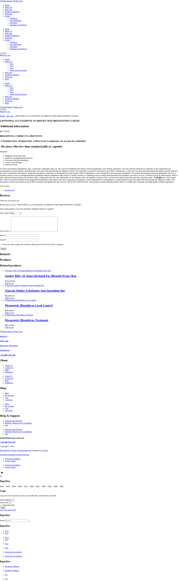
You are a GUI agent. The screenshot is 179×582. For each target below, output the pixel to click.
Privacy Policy (10, 461)
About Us (13, 18)
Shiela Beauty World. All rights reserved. (16, 450)
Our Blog (13, 23)
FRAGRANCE (5, 350)
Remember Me (8, 505)
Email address (5, 500)
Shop (7, 79)
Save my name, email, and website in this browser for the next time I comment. (33, 244)
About (7, 16)
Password (3, 502)
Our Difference (15, 21)
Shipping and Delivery (18, 25)
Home (7, 5)
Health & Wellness (12, 12)
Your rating (5, 213)
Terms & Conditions (12, 459)
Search (2, 520)
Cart (6, 398)
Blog (7, 370)
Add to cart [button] (9, 283)
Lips (11, 68)
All (6, 575)
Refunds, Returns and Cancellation (18, 423)
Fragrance (9, 14)
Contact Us (9, 368)
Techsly (45, 450)
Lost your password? (8, 510)
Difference (9, 372)
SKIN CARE (4, 341)
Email (3, 240)
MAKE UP (3, 336)
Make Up (8, 7)
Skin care (8, 10)
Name (3, 235)
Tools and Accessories (18, 70)
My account (9, 395)
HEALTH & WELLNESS (9, 346)
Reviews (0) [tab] (9, 190)
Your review (5, 231)
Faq (6, 425)
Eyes (12, 64)
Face (11, 66)
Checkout (8, 400)
